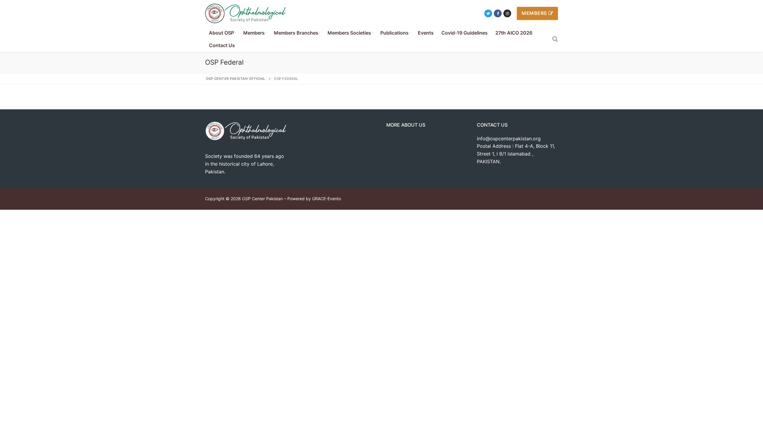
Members (534, 13)
